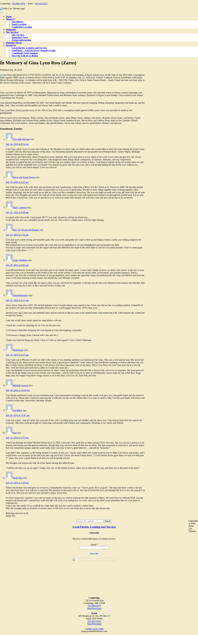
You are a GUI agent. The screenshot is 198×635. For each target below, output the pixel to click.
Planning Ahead (14, 42)
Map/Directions (94, 608)
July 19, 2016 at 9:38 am (17, 212)
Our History (17, 21)
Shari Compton (20, 207)
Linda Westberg (20, 260)
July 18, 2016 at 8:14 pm (17, 144)
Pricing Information (21, 40)
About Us (10, 19)
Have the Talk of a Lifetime (25, 55)
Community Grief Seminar (25, 53)
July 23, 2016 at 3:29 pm (17, 482)
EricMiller (17, 410)
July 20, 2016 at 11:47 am (17, 415)
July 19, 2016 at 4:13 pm (17, 300)
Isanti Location (19, 24)
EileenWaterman (20, 295)
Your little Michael (21, 139)
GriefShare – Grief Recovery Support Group (34, 50)
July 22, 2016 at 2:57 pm (17, 437)
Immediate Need (20, 37)
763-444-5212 (40, 3)
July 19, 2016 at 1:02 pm (17, 235)
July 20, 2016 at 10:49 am (18, 390)
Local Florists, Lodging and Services (29, 48)
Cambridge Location (22, 27)
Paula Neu (17, 478)
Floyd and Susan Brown (24, 177)
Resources (11, 45)
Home (9, 16)
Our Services (12, 32)
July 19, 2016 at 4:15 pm (17, 355)
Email (94, 544)
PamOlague (18, 350)
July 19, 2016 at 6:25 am (17, 182)
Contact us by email (94, 628)
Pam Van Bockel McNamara (26, 230)
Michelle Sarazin (20, 385)
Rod (15, 433)
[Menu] (1, 11)
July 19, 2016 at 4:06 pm (17, 265)
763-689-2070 (18, 3)
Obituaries (11, 29)
